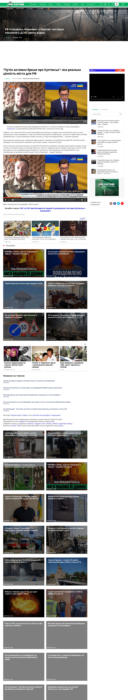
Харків (25, 415)
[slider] (44, 199)
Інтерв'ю (95, 109)
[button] (45, 178)
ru (109, 4)
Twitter (118, 203)
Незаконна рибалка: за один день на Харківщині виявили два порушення (32, 388)
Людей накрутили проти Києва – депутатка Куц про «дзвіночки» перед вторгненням (107, 152)
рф (44, 415)
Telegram (22, 421)
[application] (45, 178)
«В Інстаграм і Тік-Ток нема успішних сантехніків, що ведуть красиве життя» (109, 142)
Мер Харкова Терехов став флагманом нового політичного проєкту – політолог (107, 171)
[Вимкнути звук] (82, 200)
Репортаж (43, 4)
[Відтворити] (6, 200)
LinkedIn (54, 424)
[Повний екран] (85, 200)
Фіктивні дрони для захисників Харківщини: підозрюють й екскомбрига (31, 395)
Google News (62, 424)
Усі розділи (90, 4)
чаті (52, 421)
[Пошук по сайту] (112, 4)
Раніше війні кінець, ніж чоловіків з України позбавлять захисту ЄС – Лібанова (108, 162)
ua (105, 4)
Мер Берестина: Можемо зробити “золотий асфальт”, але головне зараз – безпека (108, 122)
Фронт (51, 4)
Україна (7, 78)
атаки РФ (35, 415)
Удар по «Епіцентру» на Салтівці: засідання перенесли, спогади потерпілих (33, 30)
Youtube (13, 426)
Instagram (37, 424)
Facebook (30, 424)
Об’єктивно (33, 4)
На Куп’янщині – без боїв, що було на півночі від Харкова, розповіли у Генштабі (35, 409)
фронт (48, 415)
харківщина (55, 415)
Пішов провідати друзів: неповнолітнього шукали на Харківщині (29, 381)
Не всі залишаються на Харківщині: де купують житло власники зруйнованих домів (36, 402)
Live (101, 4)
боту (61, 426)
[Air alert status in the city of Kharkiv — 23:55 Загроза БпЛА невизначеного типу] (48, 9)
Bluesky (69, 424)
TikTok (19, 426)
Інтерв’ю (58, 4)
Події (82, 4)
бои (41, 415)
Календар (67, 4)
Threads (48, 424)
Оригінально (10, 37)
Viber (43, 424)
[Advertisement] (64, 54)
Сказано (75, 4)
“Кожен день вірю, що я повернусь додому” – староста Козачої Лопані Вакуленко (108, 132)
